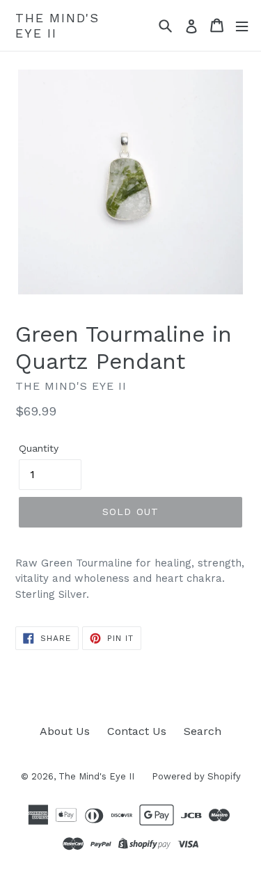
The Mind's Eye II (57, 25)
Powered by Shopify (196, 776)
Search (202, 731)
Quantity (38, 448)
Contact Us (136, 731)
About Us (65, 731)
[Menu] (242, 25)
